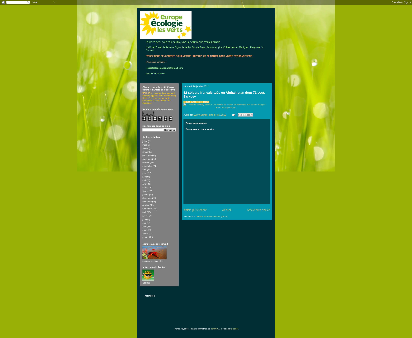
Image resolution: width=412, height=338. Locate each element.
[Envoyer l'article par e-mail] (233, 115)
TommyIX (215, 329)
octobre (145, 162)
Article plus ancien (258, 210)
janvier (145, 152)
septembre (147, 166)
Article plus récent (194, 210)
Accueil (226, 210)
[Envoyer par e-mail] (239, 115)
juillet (144, 141)
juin (144, 177)
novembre (147, 159)
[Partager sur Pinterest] (251, 115)
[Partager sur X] (245, 115)
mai (144, 180)
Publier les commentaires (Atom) (212, 216)
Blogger (234, 329)
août (144, 169)
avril (144, 184)
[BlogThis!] (242, 115)
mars (144, 145)
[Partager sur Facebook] (248, 115)
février (145, 148)
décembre (147, 155)
